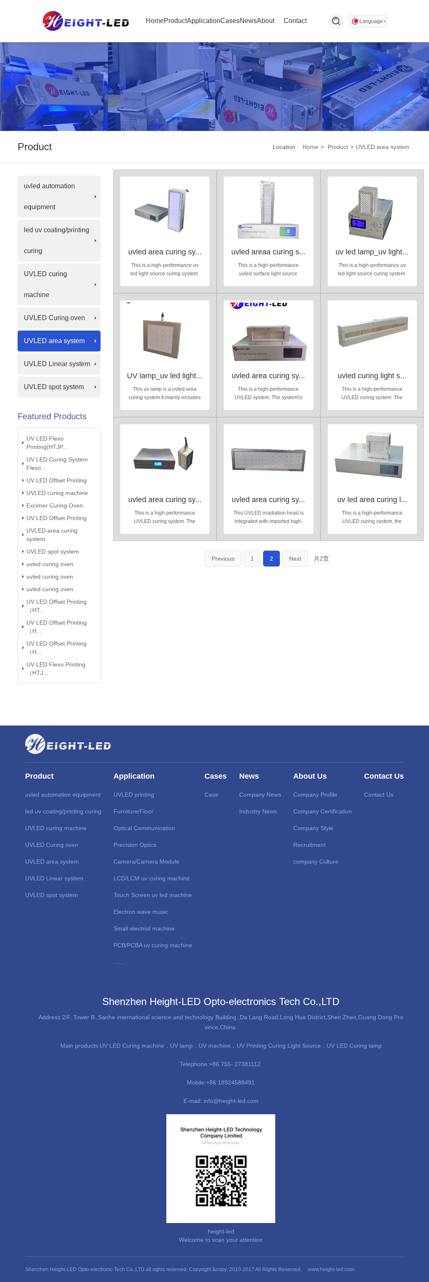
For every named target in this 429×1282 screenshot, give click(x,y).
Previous (223, 558)
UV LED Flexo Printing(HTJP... (46, 442)
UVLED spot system (54, 386)
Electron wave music (141, 911)
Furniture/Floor (133, 811)
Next (295, 558)
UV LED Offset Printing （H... (56, 626)
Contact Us (378, 794)
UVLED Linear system (57, 363)
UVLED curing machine (45, 284)
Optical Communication (144, 828)
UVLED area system (382, 147)
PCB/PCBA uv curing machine (153, 945)
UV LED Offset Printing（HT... (56, 605)
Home (310, 147)
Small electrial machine (144, 928)
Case (211, 794)
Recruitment (309, 844)
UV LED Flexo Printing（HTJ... (55, 668)
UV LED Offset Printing (56, 480)
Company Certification (322, 811)
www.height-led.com (331, 1269)
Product (338, 147)
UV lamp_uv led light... (164, 376)
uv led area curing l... (372, 499)
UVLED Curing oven (54, 317)
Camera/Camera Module (146, 861)
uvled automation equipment (49, 196)
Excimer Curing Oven (54, 505)
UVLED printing (134, 794)
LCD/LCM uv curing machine (152, 878)
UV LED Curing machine (132, 1045)
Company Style (313, 828)
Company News (260, 794)
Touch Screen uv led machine (153, 895)
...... (119, 962)
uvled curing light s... (372, 376)
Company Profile (315, 794)
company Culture (316, 861)
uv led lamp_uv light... (372, 252)
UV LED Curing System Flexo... (57, 463)
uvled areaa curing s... (268, 252)
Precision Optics (135, 844)
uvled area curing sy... (165, 252)
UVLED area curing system (52, 534)
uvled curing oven (49, 564)
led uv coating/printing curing (56, 240)
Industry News (258, 811)
